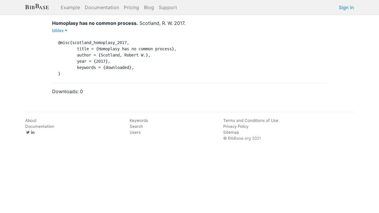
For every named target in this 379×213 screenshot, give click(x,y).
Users (135, 132)
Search (136, 126)
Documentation (102, 7)
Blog (149, 7)
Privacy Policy (235, 126)
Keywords (139, 120)
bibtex (58, 30)
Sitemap (231, 132)
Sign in (346, 7)
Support (168, 7)
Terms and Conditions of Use (250, 120)
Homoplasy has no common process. (95, 23)
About (30, 120)
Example (70, 7)
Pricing (131, 7)
